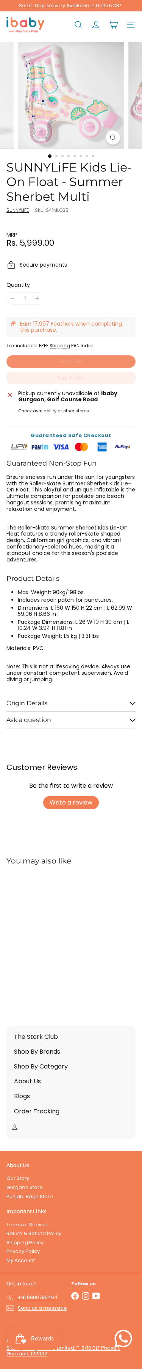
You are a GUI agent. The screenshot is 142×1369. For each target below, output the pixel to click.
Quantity (18, 285)
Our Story (17, 1178)
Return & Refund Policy (33, 1233)
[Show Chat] (125, 1338)
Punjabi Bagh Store (29, 1196)
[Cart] (113, 25)
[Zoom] (113, 137)
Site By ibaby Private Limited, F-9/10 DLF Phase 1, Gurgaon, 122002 (63, 1351)
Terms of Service (27, 1224)
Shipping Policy (25, 1242)
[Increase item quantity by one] (37, 298)
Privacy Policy (23, 1251)
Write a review (71, 802)
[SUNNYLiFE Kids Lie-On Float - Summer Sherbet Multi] (53, 934)
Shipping (60, 346)
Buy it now (71, 378)
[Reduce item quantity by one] (12, 298)
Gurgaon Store (24, 1187)
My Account (20, 1260)
